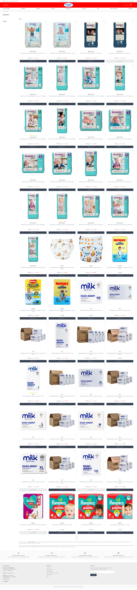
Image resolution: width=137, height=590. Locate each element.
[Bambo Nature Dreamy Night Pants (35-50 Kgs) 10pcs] (120, 35)
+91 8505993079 (13, 576)
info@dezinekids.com (10, 573)
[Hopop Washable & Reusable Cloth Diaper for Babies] (91, 249)
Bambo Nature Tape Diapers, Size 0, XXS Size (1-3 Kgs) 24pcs (91, 138)
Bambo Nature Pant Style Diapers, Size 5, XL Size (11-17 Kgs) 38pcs (120, 96)
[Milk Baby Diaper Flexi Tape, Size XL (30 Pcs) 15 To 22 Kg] (91, 378)
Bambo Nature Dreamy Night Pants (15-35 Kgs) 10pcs (91, 53)
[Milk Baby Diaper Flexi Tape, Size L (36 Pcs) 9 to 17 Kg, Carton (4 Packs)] (33, 335)
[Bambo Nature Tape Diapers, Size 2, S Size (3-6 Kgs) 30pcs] (33, 163)
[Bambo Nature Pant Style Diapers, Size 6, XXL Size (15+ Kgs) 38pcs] (62, 120)
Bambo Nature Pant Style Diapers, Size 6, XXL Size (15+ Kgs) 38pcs (62, 138)
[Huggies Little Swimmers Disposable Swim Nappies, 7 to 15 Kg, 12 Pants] (62, 292)
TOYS (98, 8)
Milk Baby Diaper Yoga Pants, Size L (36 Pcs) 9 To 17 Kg (33, 438)
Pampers (33, 522)
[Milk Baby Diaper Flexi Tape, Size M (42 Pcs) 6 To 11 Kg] (62, 335)
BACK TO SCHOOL (113, 8)
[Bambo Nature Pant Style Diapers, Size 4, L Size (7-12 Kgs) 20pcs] (33, 77)
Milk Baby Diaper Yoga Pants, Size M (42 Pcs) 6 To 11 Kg (91, 438)
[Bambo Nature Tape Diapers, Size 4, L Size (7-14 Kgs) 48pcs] (33, 206)
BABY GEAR (68, 8)
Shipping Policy (49, 571)
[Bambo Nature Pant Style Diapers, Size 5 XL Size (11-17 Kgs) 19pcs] (91, 77)
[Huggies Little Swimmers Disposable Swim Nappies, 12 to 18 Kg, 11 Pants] (120, 249)
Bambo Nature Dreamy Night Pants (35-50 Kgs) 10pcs (120, 53)
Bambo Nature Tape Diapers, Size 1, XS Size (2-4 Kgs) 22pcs (120, 138)
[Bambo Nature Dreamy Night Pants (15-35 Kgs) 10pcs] (91, 35)
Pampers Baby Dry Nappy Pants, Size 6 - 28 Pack (91, 524)
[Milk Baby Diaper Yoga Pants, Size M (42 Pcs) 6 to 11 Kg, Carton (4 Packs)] (120, 420)
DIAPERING (23, 8)
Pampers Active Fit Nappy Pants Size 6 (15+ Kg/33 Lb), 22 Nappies (33, 524)
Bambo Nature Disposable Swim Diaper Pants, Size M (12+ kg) (33, 53)
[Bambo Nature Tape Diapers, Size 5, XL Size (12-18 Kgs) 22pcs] (91, 206)
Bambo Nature (33, 51)
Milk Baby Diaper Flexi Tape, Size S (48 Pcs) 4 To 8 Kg (33, 396)
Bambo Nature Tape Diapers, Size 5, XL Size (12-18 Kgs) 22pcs (91, 224)
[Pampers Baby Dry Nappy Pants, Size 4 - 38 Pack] (62, 506)
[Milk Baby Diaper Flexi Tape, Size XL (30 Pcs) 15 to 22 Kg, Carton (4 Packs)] (120, 378)
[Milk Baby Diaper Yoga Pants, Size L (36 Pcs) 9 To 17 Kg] (33, 420)
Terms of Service (50, 569)
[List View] (21, 19)
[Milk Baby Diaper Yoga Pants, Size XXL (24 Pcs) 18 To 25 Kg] (91, 463)
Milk (91, 308)
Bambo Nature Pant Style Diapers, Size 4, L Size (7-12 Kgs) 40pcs (62, 96)
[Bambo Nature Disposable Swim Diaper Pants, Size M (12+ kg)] (33, 35)
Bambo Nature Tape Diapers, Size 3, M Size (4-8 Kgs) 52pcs (91, 181)
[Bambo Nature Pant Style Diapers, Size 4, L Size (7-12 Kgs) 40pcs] (62, 77)
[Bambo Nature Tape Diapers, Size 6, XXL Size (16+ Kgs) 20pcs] (120, 206)
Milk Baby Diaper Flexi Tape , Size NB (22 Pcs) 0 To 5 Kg (91, 310)
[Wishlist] (128, 5)
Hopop (62, 265)
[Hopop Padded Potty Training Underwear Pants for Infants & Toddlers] (62, 249)
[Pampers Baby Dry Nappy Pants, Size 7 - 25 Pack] (120, 506)
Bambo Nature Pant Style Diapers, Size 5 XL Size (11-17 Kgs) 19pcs (91, 96)
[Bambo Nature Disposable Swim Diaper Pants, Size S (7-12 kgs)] (62, 35)
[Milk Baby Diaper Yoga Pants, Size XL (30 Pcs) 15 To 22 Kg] (33, 463)
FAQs (48, 576)
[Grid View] (19, 19)
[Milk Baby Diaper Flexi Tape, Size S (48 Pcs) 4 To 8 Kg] (33, 378)
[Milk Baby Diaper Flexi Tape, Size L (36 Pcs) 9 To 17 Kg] (120, 292)
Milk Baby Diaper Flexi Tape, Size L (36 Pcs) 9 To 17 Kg (120, 310)
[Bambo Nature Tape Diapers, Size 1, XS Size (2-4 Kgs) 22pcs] (120, 120)
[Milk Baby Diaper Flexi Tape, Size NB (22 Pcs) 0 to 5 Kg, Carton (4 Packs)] (120, 335)
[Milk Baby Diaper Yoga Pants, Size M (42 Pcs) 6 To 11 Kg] (91, 420)
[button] (130, 5)
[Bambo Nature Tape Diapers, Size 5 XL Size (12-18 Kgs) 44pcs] (62, 206)
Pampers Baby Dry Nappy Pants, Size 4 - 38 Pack (62, 524)
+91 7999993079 (10, 575)
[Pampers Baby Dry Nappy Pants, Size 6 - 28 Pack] (91, 506)
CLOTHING (84, 8)
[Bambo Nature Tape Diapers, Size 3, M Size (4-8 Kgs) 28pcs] (62, 163)
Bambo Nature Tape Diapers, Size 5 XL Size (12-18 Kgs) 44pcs (62, 224)
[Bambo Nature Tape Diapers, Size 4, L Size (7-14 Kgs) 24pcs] (120, 163)
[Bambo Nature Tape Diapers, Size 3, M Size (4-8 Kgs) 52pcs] (91, 163)
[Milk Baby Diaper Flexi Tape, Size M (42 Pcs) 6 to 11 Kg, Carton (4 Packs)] (91, 335)
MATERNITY (130, 8)
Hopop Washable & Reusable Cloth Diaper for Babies (91, 267)
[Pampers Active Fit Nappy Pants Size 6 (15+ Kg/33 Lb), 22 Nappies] (33, 506)
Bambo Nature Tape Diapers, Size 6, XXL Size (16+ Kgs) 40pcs (33, 267)
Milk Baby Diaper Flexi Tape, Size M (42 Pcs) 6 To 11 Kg (62, 353)
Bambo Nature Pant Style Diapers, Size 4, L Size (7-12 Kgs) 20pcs (33, 96)
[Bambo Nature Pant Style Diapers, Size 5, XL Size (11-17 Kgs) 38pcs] (120, 77)
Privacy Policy (49, 574)
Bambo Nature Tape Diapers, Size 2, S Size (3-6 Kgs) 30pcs (33, 181)
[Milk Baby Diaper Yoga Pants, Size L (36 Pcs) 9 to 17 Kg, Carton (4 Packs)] (62, 420)
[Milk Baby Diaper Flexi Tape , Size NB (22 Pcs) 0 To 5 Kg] (91, 292)
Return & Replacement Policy (52, 572)
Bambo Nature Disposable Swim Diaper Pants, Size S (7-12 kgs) (62, 53)
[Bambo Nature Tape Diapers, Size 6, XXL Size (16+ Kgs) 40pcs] (33, 249)
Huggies (120, 265)
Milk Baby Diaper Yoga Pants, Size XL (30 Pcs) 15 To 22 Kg (33, 481)
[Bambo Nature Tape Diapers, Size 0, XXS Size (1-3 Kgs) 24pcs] (91, 120)
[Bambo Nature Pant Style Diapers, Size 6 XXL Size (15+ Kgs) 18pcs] (33, 120)
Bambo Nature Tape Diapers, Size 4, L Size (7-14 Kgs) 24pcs (120, 181)
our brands (6, 4)
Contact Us (49, 567)
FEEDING (38, 8)
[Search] (124, 5)
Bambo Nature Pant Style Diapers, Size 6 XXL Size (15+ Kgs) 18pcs (33, 138)
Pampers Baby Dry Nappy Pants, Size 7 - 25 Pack (120, 524)
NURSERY (53, 8)
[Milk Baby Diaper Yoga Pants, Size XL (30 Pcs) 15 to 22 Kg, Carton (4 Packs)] (62, 463)
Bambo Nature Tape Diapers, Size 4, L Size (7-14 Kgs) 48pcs (33, 224)
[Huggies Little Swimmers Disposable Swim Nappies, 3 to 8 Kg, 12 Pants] (33, 292)
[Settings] (126, 5)
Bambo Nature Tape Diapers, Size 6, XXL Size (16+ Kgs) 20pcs (120, 224)
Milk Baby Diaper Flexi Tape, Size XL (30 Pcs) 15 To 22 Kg (91, 396)
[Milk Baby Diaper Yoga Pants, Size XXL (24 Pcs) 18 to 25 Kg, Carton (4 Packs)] (120, 463)
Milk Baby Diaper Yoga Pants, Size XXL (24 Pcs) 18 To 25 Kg (91, 481)
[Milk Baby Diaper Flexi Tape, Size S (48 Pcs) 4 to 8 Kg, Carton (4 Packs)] (62, 378)
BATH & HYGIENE (6, 8)
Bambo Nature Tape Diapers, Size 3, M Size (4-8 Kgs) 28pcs (62, 181)
